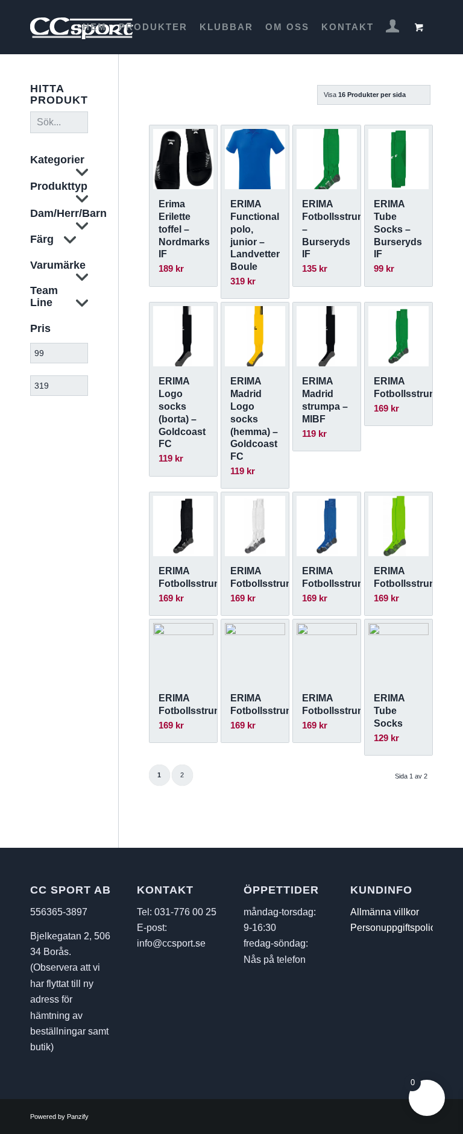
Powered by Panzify (59, 1116)
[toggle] (82, 173)
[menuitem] (95, 27)
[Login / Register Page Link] (393, 28)
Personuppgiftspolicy (395, 928)
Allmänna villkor (384, 912)
